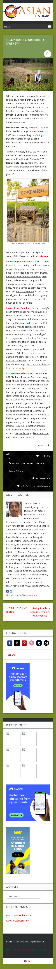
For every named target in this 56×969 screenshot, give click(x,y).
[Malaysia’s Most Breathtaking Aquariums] (13, 770)
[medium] (46, 642)
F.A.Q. (17, 949)
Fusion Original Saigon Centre (21, 261)
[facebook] (9, 642)
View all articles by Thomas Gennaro (21, 595)
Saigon (12, 471)
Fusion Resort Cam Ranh (18, 308)
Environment (40, 463)
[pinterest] (24, 642)
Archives (10, 949)
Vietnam (19, 471)
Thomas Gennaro (42, 478)
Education (30, 463)
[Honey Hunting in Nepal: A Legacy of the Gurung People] (29, 738)
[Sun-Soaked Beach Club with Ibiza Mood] (13, 738)
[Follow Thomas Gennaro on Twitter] (11, 591)
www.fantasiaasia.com (17, 920)
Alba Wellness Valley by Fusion (21, 373)
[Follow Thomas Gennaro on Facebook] (7, 591)
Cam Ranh (20, 463)
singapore (45, 486)
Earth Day (25, 486)
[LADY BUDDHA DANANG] (13, 754)
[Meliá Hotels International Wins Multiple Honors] (29, 770)
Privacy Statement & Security (34, 949)
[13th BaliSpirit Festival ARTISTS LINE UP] (29, 754)
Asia (13, 463)
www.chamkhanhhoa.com (19, 915)
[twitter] (17, 642)
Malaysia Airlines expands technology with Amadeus (40, 612)
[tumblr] (39, 642)
